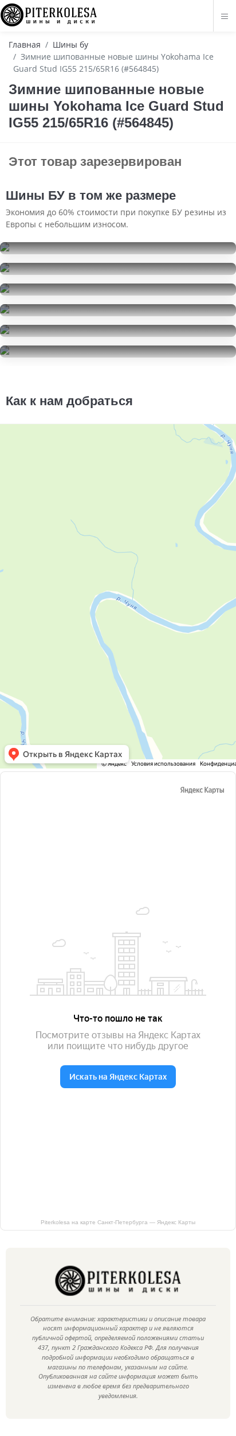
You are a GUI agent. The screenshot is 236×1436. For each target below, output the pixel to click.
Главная (25, 44)
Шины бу (70, 44)
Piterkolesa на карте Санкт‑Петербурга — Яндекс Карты (118, 1222)
